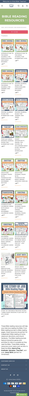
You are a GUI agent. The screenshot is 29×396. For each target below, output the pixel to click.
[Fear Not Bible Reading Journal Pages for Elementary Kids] (7, 131)
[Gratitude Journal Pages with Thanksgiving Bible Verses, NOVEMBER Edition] (7, 164)
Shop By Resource (9, 27)
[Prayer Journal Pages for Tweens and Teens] (21, 104)
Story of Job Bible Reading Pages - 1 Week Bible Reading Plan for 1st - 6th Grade (14, 312)
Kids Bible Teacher (12, 390)
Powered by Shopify (14, 392)
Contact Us (22, 394)
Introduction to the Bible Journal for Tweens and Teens (7, 87)
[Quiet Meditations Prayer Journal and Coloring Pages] (7, 259)
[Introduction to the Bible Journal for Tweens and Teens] (7, 75)
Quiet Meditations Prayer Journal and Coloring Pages (7, 270)
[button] (18, 6)
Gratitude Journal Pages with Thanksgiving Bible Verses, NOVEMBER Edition (6, 177)
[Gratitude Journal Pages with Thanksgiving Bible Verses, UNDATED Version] (21, 164)
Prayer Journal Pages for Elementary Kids (7, 114)
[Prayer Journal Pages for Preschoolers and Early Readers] (21, 75)
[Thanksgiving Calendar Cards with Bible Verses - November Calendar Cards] (7, 196)
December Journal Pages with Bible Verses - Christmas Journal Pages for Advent (20, 209)
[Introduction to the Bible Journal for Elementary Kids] (21, 45)
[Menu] (2, 6)
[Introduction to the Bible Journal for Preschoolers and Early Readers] (7, 45)
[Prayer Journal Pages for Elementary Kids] (7, 104)
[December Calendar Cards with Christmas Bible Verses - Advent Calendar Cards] (7, 228)
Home (2, 27)
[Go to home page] (11, 6)
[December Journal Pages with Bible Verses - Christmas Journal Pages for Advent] (21, 196)
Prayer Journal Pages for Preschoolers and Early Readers (21, 87)
